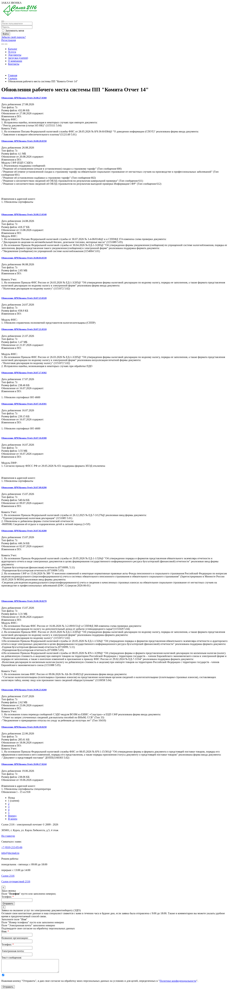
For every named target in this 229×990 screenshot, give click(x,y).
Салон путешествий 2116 (15, 881)
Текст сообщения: (11, 957)
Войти (6, 34)
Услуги (12, 51)
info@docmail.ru (10, 853)
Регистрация (8, 40)
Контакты (13, 64)
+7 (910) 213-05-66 (11, 69)
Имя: (5, 931)
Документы (14, 54)
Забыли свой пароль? (13, 37)
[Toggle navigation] (6, 44)
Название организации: (14, 938)
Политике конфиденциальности (178, 980)
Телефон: (7, 896)
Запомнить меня (14, 30)
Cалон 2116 (7, 875)
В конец (12, 818)
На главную (8, 835)
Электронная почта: (12, 951)
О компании (15, 60)
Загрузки (18, 57)
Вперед (12, 815)
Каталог (12, 48)
